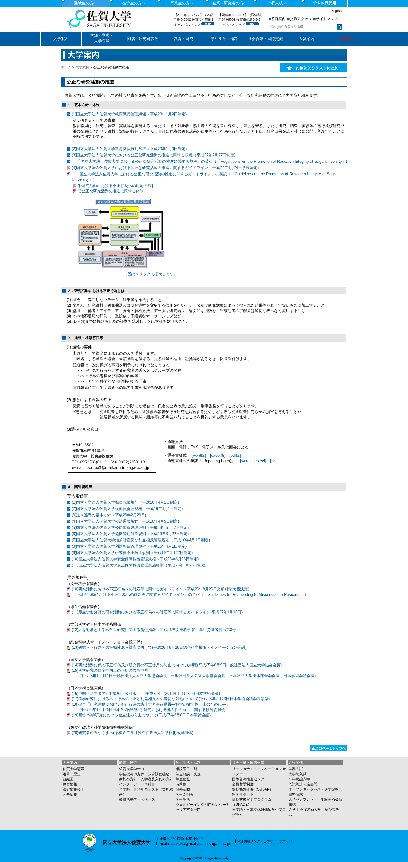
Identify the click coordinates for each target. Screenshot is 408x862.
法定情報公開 (73, 789)
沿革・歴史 (72, 774)
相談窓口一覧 (186, 769)
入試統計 (296, 784)
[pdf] (274, 461)
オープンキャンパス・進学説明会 (315, 789)
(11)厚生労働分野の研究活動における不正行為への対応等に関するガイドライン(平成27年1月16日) (157, 612)
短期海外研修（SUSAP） (252, 789)
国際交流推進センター (250, 779)
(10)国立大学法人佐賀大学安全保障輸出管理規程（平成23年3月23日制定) (135, 559)
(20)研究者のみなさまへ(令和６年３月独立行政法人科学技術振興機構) (132, 732)
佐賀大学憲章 (73, 769)
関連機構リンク (248, 841)
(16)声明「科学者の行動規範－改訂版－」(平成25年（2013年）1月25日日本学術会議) (146, 693)
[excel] (260, 461)
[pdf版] (235, 455)
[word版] (199, 455)
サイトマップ (327, 19)
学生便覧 (183, 779)
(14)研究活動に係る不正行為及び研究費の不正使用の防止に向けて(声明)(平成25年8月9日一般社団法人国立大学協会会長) (177, 665)
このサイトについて (278, 841)
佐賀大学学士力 (131, 769)
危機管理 (347, 38)
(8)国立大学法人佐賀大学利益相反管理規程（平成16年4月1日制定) (129, 546)
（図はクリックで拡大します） (150, 274)
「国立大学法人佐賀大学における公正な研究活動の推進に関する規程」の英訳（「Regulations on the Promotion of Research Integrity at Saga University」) (209, 161)
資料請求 (296, 794)
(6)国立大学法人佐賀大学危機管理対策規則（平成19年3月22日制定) (130, 533)
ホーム (66, 67)
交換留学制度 (243, 784)
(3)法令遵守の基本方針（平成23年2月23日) (109, 515)
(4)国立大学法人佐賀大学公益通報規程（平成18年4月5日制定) (125, 521)
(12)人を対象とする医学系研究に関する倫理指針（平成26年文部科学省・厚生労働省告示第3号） (156, 630)
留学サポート (243, 794)
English (336, 11)
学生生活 (183, 799)
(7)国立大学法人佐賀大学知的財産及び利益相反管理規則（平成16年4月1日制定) (141, 540)
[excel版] (218, 455)
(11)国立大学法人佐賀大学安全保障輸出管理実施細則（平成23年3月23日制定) (139, 565)
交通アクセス (301, 19)
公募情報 (70, 794)
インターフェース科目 (137, 784)
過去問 (311, 784)
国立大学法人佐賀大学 (109, 18)
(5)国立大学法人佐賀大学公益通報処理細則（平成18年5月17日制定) (130, 527)
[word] (245, 461)
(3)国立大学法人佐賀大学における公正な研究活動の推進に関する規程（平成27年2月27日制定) (153, 155)
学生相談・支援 (188, 774)
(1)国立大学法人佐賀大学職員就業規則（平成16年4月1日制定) (125, 502)
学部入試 (296, 769)
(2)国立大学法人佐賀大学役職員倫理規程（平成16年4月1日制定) (127, 508)
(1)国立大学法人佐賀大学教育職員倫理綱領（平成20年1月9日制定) (129, 114)
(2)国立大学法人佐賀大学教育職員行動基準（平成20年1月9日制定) (129, 149)
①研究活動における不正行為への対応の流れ (116, 185)
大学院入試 (297, 774)
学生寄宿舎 (185, 794)
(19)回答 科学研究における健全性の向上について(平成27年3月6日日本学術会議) (141, 715)
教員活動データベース (137, 799)
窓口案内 (278, 19)
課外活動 (183, 789)
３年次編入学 (299, 779)
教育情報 (70, 784)
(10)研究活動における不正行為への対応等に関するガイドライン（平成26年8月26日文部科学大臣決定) (160, 589)
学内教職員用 (324, 3)
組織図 (68, 779)
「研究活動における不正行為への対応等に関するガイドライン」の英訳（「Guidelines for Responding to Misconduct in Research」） (190, 594)
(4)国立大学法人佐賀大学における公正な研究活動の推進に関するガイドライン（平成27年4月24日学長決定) (165, 167)
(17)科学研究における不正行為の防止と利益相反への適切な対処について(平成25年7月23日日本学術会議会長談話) (171, 699)
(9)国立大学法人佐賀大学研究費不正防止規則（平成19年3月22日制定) (132, 552)
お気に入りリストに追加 (313, 68)
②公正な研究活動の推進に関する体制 (111, 191)
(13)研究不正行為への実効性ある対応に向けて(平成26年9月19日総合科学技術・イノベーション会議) (159, 647)
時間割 (181, 784)
